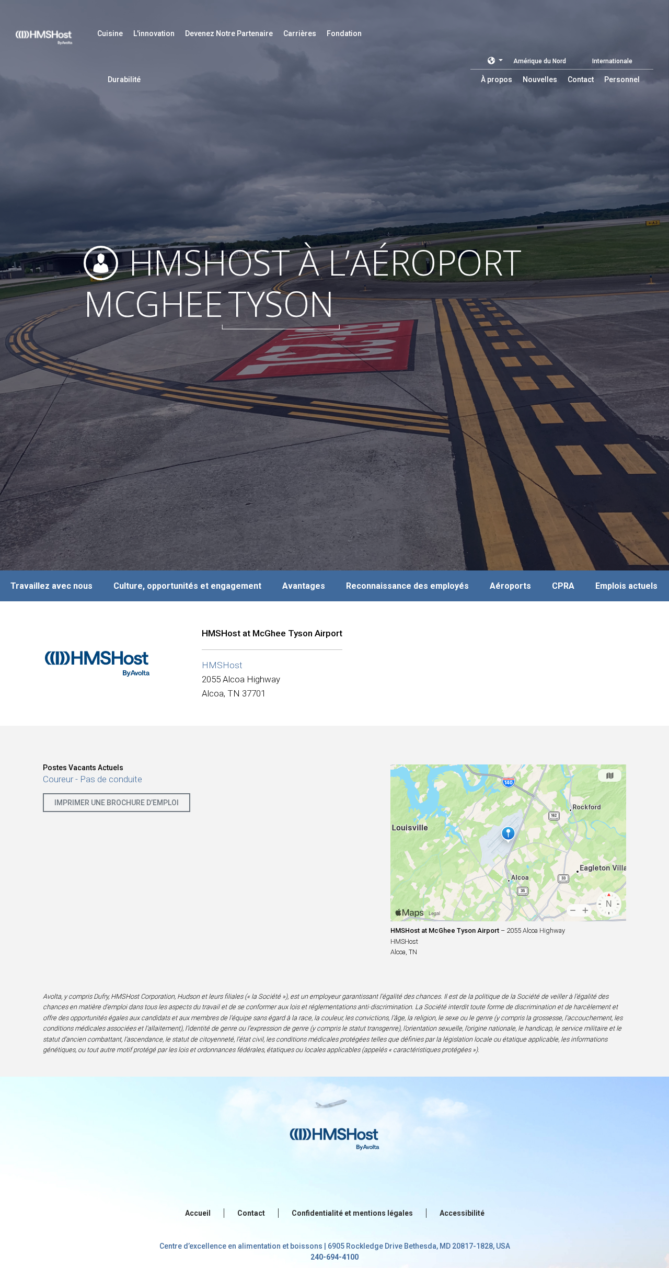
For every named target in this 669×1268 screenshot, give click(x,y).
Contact (251, 1213)
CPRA (563, 586)
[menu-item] (110, 33)
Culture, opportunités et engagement (187, 586)
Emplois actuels (626, 586)
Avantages (303, 586)
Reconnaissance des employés (407, 586)
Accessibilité (462, 1213)
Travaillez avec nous (51, 586)
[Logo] (53, 31)
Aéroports (510, 586)
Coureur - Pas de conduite (92, 779)
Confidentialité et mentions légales (352, 1213)
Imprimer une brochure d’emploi (116, 802)
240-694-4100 (334, 1257)
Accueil (198, 1213)
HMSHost (222, 665)
